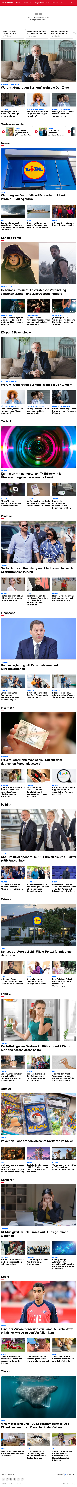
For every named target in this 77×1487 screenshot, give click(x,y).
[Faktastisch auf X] (10, 1479)
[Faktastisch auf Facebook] (7, 1479)
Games (6, 1088)
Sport (5, 1276)
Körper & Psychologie (42, 3)
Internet (6, 707)
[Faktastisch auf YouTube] (18, 1479)
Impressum (72, 1479)
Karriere (6, 1180)
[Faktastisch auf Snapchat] (14, 1479)
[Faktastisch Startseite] (7, 3)
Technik (55, 3)
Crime (5, 899)
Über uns (47, 1479)
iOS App (60, 1474)
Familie (6, 994)
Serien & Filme (27, 3)
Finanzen (7, 613)
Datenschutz (62, 1479)
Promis (6, 516)
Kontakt (54, 1479)
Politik (5, 804)
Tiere (4, 1371)
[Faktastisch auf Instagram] (3, 1479)
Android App (70, 1474)
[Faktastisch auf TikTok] (22, 1479)
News (18, 3)
